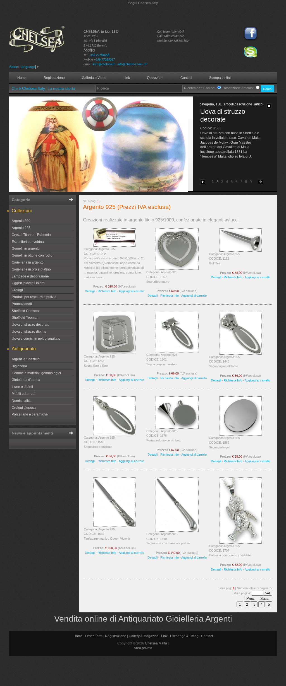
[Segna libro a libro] (114, 353)
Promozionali (22, 304)
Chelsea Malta (156, 643)
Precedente (202, 181)
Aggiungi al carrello (131, 291)
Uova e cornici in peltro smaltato (36, 338)
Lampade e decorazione (30, 276)
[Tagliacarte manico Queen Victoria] (114, 526)
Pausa (268, 105)
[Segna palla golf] (240, 434)
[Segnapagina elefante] (240, 353)
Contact (207, 636)
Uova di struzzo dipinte (29, 332)
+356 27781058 (98, 55)
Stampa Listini (220, 78)
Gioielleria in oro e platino (31, 269)
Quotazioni (155, 78)
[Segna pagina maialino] (177, 351)
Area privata (143, 648)
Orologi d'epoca (24, 408)
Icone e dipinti (22, 387)
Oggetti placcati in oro (28, 283)
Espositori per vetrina (28, 242)
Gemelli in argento (26, 248)
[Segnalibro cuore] (177, 268)
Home (22, 78)
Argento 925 (21, 228)
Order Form (94, 636)
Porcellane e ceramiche (30, 414)
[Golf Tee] (240, 250)
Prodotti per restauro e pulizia (34, 297)
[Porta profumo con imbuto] (177, 427)
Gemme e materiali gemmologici (36, 373)
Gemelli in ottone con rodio (32, 255)
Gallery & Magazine (144, 636)
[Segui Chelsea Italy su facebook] (250, 40)
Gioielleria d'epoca (26, 380)
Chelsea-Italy (45, 44)
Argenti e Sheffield (26, 359)
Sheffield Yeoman (25, 318)
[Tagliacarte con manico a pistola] (177, 530)
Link (126, 78)
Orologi (17, 290)
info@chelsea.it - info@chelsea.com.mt (120, 64)
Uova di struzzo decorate (30, 325)
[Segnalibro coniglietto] (114, 434)
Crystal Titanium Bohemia (31, 235)
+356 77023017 (104, 59)
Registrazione (54, 78)
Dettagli (90, 291)
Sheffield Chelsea (25, 311)
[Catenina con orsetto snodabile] (240, 542)
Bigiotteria (19, 366)
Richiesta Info (107, 291)
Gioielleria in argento (28, 262)
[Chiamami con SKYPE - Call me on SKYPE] (251, 57)
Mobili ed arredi (23, 394)
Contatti (186, 78)
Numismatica (22, 401)
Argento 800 (21, 221)
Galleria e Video (94, 78)
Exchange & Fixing (184, 636)
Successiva (260, 181)
